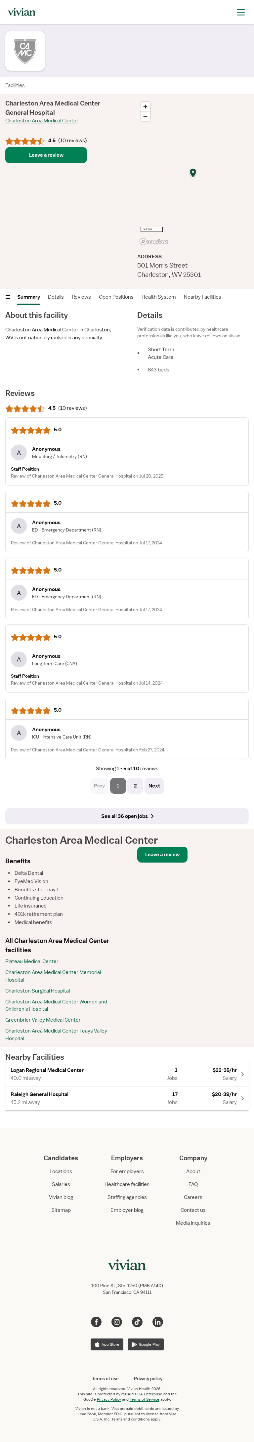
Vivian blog (61, 1197)
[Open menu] (8, 297)
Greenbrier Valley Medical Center (43, 1020)
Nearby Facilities (202, 297)
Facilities (15, 85)
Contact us (193, 1210)
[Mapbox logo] (153, 241)
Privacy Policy (109, 1399)
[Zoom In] (145, 106)
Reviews (81, 297)
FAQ (193, 1184)
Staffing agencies (127, 1197)
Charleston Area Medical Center (41, 120)
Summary (28, 297)
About (193, 1171)
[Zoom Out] (145, 116)
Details (56, 297)
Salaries (61, 1184)
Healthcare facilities (127, 1184)
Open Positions (116, 297)
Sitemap (61, 1210)
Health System (159, 297)
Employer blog (127, 1210)
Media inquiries (193, 1223)
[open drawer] (241, 12)
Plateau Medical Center (32, 961)
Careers (193, 1197)
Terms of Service (144, 1399)
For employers (127, 1171)
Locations (61, 1171)
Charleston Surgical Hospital (37, 991)
